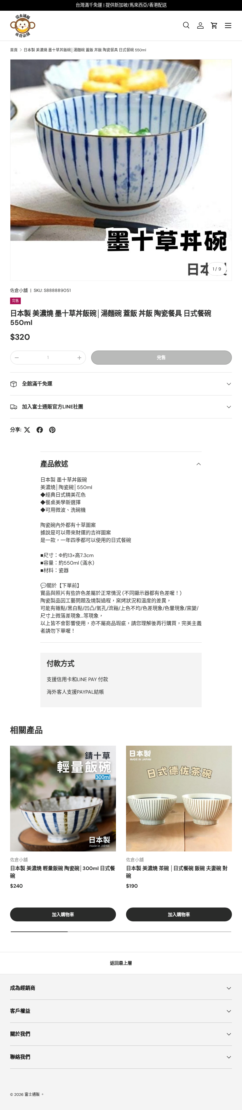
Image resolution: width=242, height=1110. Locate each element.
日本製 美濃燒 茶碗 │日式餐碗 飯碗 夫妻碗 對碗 (177, 872)
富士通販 (32, 1094)
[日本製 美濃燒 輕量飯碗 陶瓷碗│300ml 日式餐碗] (63, 798)
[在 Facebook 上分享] (39, 430)
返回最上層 (121, 963)
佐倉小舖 (19, 290)
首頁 (14, 50)
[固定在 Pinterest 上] (52, 430)
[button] (214, 25)
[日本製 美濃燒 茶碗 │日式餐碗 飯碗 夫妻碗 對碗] (179, 798)
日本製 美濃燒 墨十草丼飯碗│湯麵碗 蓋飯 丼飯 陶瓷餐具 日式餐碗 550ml (85, 50)
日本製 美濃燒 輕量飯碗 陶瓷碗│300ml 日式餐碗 (62, 872)
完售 (161, 357)
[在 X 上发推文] (27, 430)
